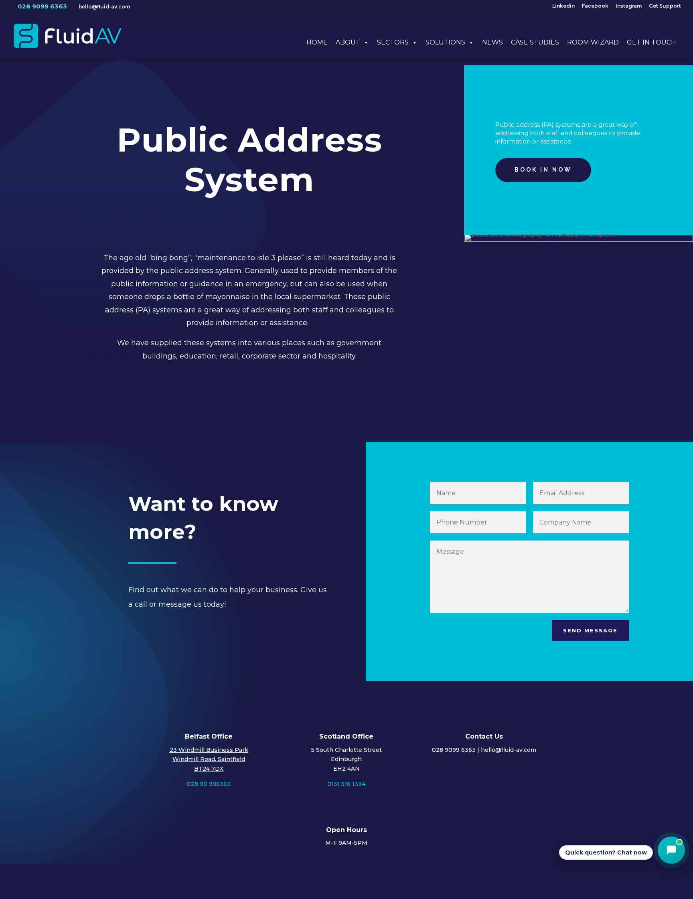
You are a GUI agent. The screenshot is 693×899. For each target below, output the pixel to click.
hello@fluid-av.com (508, 749)
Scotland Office (346, 736)
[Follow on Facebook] (519, 881)
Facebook (595, 6)
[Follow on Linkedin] (556, 881)
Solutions (445, 42)
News (492, 42)
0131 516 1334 (346, 784)
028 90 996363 (209, 784)
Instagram (629, 6)
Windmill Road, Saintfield (208, 759)
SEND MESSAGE (590, 630)
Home (317, 42)
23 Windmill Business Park (209, 749)
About (348, 42)
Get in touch (651, 42)
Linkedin (563, 6)
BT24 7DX (208, 768)
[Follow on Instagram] (538, 881)
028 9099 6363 (42, 6)
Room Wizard (593, 42)
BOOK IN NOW (543, 169)
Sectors (393, 42)
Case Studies (535, 42)
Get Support (665, 6)
